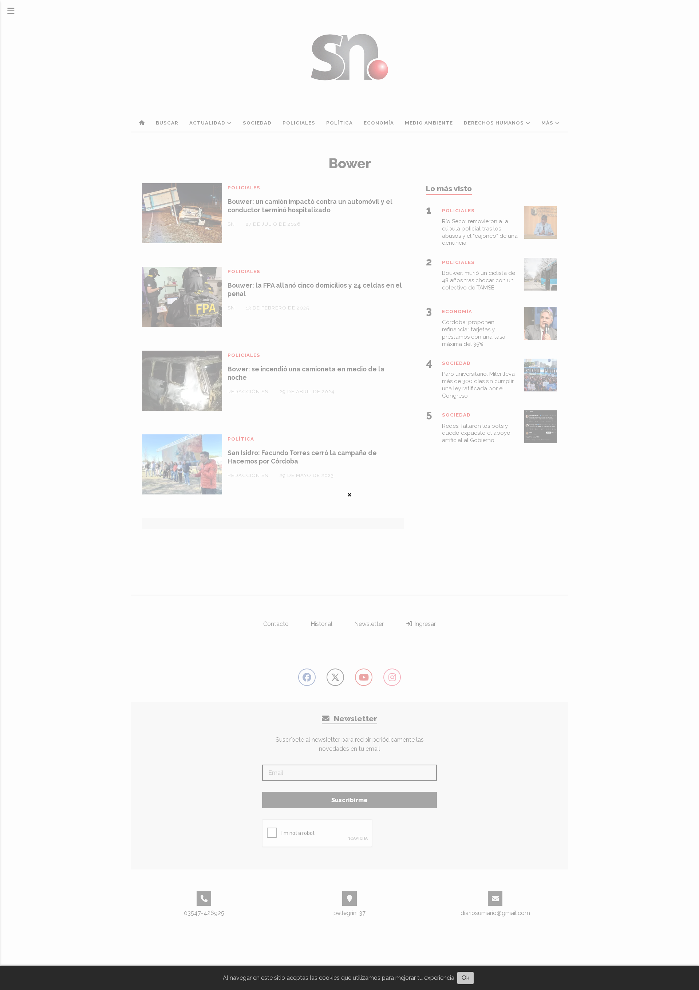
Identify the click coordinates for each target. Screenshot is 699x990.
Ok (465, 977)
